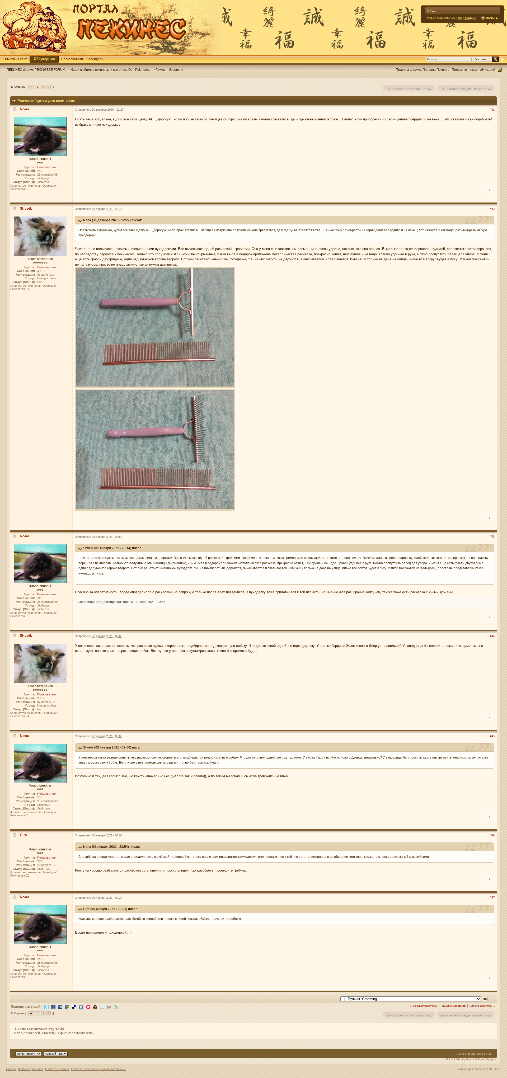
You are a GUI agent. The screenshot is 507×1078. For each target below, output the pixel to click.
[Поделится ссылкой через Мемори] (88, 1006)
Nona (24, 109)
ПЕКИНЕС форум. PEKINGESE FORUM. (36, 69)
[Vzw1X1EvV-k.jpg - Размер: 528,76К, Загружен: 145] (155, 328)
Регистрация (467, 17)
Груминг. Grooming (169, 69)
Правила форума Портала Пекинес (422, 69)
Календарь (95, 59)
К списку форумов (30, 1069)
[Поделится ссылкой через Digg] (60, 1006)
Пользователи (72, 59)
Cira (23, 835)
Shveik (26, 208)
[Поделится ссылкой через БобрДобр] (95, 1006)
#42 (492, 208)
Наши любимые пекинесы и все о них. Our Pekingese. (111, 69)
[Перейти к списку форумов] (111, 27)
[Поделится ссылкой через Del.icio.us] (74, 1006)
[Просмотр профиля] (40, 136)
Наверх (11, 1069)
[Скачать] (116, 1006)
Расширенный (502, 59)
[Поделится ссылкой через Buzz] (67, 1006)
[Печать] (109, 1006)
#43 (492, 536)
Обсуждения (44, 59)
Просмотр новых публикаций (473, 69)
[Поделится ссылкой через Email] (102, 1006)
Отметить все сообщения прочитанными (98, 1069)
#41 (492, 109)
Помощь (491, 18)
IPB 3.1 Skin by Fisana (460, 1059)
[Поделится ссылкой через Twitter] (46, 1006)
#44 (492, 636)
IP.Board (494, 1069)
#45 (492, 736)
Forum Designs (486, 1059)
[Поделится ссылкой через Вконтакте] (81, 1007)
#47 (492, 897)
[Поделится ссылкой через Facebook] (53, 1006)
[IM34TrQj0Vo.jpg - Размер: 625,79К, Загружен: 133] (155, 451)
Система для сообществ (472, 1069)
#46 (492, 835)
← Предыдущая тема (423, 1005)
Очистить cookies (57, 1069)
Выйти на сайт (16, 59)
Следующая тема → (482, 1005)
